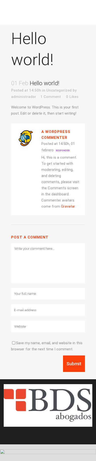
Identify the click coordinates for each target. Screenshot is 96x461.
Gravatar (68, 206)
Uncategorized (59, 90)
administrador (23, 97)
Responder (63, 150)
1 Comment (50, 97)
